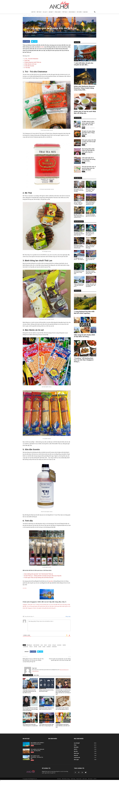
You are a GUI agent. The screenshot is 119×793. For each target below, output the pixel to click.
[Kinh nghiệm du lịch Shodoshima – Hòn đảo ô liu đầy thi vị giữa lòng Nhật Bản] (26, 757)
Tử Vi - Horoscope (43, 688)
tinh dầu (35, 646)
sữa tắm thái (25, 646)
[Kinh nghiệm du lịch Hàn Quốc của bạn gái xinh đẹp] (79, 184)
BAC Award (90, 778)
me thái (49, 645)
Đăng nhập (67, 616)
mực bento (59, 645)
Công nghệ (57, 12)
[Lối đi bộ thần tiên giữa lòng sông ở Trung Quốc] (79, 266)
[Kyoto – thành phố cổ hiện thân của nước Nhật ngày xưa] (91, 240)
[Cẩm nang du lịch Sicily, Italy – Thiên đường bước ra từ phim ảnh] (30, 717)
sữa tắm (64, 645)
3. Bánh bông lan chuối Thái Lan (32, 62)
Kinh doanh (72, 12)
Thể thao (64, 12)
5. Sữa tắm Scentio (29, 65)
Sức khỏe (79, 12)
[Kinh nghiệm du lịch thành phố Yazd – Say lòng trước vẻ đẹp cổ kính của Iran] (26, 751)
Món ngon (76, 759)
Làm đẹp (51, 12)
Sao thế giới (25, 706)
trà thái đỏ (48, 646)
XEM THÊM (36, 675)
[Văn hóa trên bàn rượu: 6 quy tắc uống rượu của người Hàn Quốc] (77, 169)
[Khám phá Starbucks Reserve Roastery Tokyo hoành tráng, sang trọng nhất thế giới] (85, 76)
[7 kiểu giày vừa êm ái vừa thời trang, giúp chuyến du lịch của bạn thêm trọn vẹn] (30, 683)
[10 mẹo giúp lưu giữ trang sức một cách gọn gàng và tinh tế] (63, 701)
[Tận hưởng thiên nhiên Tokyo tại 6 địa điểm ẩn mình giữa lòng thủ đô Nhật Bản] (77, 151)
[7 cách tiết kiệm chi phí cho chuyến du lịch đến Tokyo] (85, 53)
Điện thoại (76, 753)
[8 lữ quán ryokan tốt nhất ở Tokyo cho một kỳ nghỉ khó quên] (77, 142)
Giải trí (33, 12)
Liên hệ (95, 778)
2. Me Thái (26, 60)
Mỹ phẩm (76, 747)
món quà (54, 645)
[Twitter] (85, 772)
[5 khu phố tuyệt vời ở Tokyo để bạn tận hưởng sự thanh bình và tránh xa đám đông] (77, 160)
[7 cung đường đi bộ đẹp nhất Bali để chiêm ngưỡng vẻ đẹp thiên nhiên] (85, 302)
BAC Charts (85, 778)
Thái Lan (30, 646)
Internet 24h (42, 706)
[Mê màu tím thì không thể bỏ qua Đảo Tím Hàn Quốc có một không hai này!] (91, 253)
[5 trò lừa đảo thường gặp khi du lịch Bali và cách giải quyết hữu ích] (91, 210)
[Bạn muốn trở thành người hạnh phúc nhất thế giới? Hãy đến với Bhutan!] (91, 266)
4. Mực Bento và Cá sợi (30, 64)
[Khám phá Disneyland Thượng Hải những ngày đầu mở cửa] (91, 197)
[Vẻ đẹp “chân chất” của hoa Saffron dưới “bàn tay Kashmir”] (91, 279)
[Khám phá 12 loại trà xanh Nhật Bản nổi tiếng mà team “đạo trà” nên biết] (85, 101)
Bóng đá (76, 755)
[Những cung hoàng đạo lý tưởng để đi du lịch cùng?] (46, 683)
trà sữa (39, 646)
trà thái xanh (54, 646)
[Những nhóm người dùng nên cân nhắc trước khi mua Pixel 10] (46, 701)
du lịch (42, 46)
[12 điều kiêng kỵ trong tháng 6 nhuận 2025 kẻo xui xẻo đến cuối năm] (63, 717)
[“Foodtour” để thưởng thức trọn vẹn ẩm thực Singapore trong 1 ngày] (85, 348)
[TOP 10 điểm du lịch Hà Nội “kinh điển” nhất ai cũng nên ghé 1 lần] (46, 717)
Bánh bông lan (29, 645)
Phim (75, 745)
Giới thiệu (59, 778)
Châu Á (75, 60)
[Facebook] (75, 772)
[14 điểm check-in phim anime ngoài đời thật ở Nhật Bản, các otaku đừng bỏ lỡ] (77, 124)
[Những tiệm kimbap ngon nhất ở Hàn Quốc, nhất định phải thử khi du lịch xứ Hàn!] (79, 240)
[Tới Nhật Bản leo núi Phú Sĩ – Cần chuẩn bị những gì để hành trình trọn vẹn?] (79, 253)
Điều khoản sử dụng (66, 778)
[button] (94, 12)
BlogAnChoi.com (45, 771)
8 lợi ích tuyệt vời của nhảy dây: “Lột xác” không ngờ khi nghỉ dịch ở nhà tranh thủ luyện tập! (60, 659)
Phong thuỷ (58, 722)
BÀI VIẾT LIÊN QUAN (28, 675)
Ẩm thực (39, 12)
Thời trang (25, 688)
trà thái (44, 646)
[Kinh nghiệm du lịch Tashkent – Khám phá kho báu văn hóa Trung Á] (26, 744)
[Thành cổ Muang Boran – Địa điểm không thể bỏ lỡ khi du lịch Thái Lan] (79, 279)
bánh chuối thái (36, 645)
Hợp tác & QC (78, 778)
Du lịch (45, 12)
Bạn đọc (85, 12)
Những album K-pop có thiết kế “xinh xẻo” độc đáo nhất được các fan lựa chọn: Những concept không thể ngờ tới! (33, 660)
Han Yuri (34, 668)
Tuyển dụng (73, 778)
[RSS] (82, 772)
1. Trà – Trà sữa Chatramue (31, 58)
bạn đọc (51, 581)
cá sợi (42, 645)
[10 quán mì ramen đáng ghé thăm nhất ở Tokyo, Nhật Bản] (77, 133)
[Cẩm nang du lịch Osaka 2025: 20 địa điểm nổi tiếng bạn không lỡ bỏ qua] (85, 325)
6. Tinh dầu (27, 67)
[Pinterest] (78, 772)
